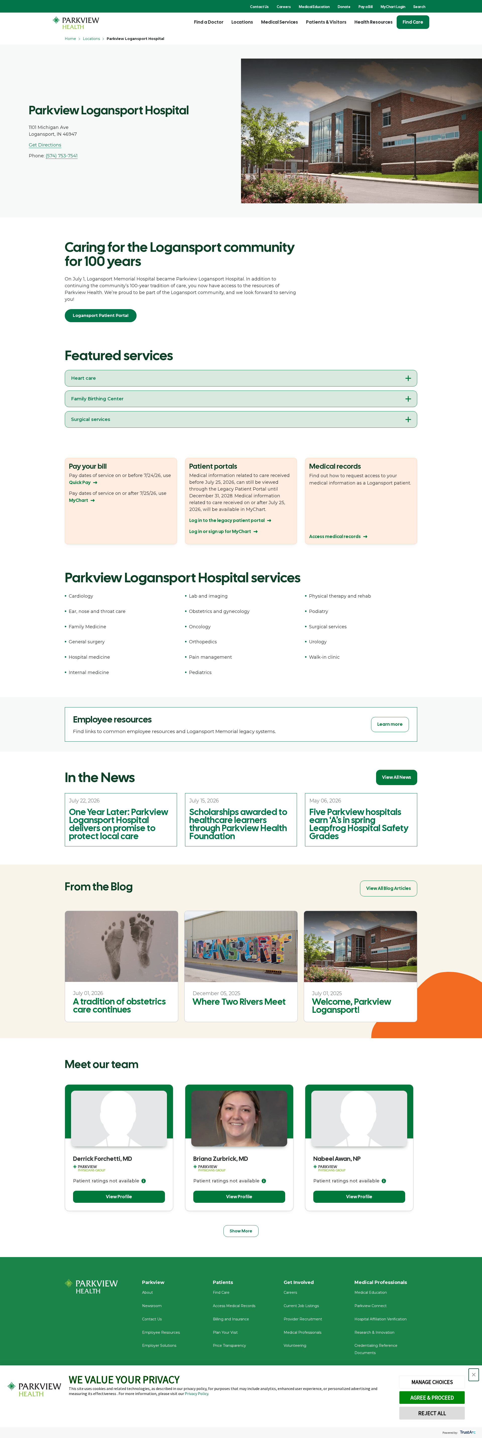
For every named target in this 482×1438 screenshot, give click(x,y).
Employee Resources (161, 1332)
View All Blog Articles (388, 888)
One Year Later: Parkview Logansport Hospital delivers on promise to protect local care (118, 824)
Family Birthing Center (97, 399)
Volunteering (295, 1345)
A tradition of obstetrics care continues (119, 1005)
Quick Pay (80, 482)
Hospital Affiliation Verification (380, 1319)
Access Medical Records (234, 1306)
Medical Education (314, 7)
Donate (344, 7)
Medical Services (279, 22)
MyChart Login (393, 7)
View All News (396, 777)
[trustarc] (467, 1432)
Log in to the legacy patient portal (227, 520)
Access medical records (335, 536)
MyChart (78, 500)
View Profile (119, 1197)
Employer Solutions (159, 1345)
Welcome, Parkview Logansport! (351, 1006)
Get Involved (299, 1282)
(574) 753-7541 (62, 156)
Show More (241, 1231)
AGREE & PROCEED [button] (432, 1397)
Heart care (83, 378)
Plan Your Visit (225, 1332)
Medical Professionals (302, 1332)
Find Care (413, 22)
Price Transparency (229, 1345)
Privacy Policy (196, 1393)
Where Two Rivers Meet (239, 1002)
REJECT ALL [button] (432, 1413)
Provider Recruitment (303, 1319)
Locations (242, 22)
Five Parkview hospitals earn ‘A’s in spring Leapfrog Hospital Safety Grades (358, 824)
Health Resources (373, 22)
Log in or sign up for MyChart (220, 531)
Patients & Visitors (326, 22)
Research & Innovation (374, 1332)
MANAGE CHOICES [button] (432, 1381)
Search (419, 7)
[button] (474, 1375)
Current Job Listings (301, 1306)
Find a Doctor (208, 22)
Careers (284, 7)
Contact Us (259, 7)
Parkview (153, 1282)
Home (70, 38)
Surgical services (90, 419)
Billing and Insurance (231, 1319)
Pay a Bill (365, 7)
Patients (223, 1282)
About (147, 1292)
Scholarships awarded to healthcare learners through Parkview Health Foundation (238, 824)
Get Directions (45, 145)
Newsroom (152, 1306)
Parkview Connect (370, 1306)
